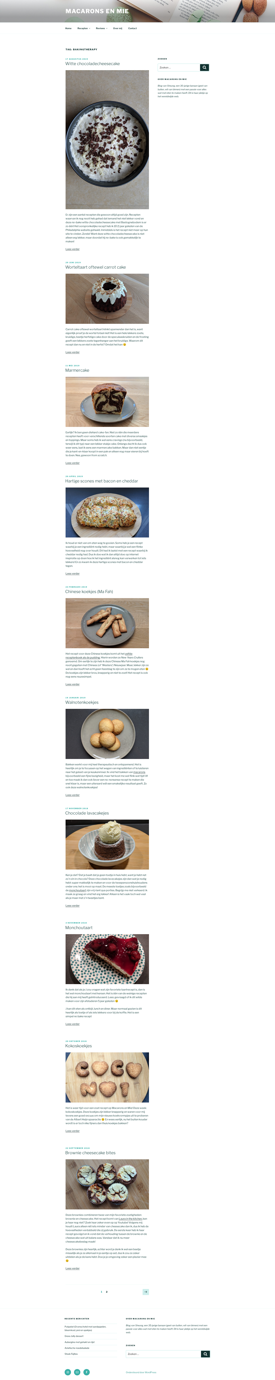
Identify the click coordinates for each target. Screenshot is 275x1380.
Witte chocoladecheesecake (92, 63)
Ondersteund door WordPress (141, 1372)
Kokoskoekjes (78, 1045)
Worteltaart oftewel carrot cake (95, 267)
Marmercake (77, 370)
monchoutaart (77, 890)
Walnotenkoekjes (82, 702)
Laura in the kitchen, (130, 1218)
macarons (139, 772)
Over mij (117, 28)
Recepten (83, 28)
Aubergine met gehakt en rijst (80, 1342)
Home (68, 28)
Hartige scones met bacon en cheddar (101, 480)
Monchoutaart (79, 927)
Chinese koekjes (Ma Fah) (89, 591)
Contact (132, 28)
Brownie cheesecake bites (90, 1152)
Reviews (100, 28)
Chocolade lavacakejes (87, 813)
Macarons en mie (97, 11)
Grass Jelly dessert (74, 1336)
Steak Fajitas (71, 1353)
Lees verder (73, 249)
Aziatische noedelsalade (77, 1348)
